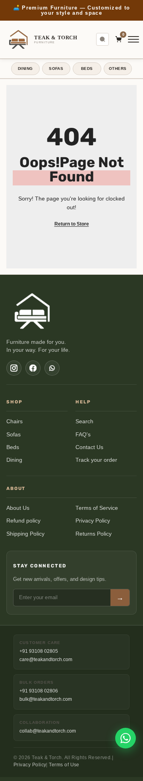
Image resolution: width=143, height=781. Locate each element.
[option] (71, 10)
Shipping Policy (25, 534)
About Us (17, 508)
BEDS (87, 68)
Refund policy (23, 521)
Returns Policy (93, 534)
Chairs (14, 421)
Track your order (96, 460)
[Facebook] (33, 368)
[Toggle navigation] (133, 39)
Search (84, 421)
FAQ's (83, 435)
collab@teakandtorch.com (47, 731)
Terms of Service (96, 508)
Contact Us (89, 447)
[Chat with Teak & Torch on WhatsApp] (125, 738)
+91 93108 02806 (38, 691)
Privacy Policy (92, 521)
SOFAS (56, 68)
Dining (14, 460)
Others (117, 68)
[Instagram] (13, 368)
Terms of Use (64, 764)
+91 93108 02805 (38, 651)
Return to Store (71, 224)
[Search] (102, 39)
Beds (12, 447)
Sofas (13, 435)
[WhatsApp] (52, 368)
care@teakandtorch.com (45, 659)
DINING (25, 68)
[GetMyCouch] (32, 311)
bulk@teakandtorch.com (45, 699)
